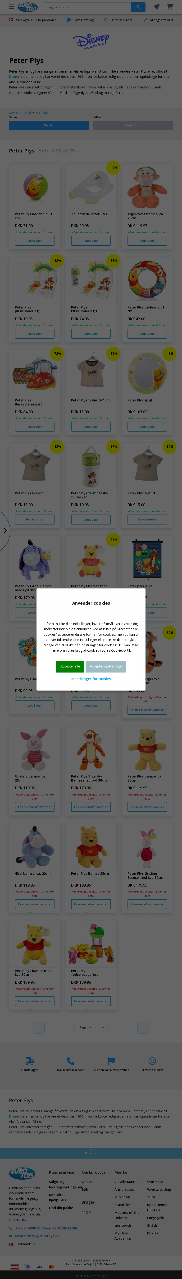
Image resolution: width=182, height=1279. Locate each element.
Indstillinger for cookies (91, 678)
